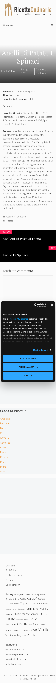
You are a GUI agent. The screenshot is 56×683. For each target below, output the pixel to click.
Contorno (22, 216)
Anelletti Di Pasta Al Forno (22, 239)
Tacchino (17, 630)
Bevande (4, 423)
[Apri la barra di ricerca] (52, 25)
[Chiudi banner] (52, 305)
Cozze (39, 603)
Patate (9, 220)
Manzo (20, 614)
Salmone (42, 625)
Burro (16, 598)
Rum (35, 624)
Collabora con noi (14, 575)
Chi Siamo (10, 565)
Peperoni (19, 619)
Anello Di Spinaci (15, 255)
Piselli (26, 620)
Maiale (43, 608)
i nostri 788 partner (18, 319)
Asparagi (35, 594)
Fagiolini (46, 603)
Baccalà (43, 595)
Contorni (11, 216)
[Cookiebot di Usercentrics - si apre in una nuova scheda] (34, 305)
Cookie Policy (12, 584)
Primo (3, 466)
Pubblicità (10, 570)
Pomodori (11, 624)
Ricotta (23, 624)
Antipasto (5, 418)
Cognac (24, 603)
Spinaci (8, 630)
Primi (3, 462)
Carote (41, 599)
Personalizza (26, 367)
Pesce (3, 452)
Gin (29, 608)
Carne (3, 433)
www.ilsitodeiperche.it (16, 659)
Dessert (4, 447)
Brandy (8, 599)
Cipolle (16, 603)
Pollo (33, 619)
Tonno (25, 630)
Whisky (17, 635)
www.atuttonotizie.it (15, 649)
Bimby (3, 428)
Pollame (4, 457)
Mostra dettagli (40, 350)
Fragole (8, 609)
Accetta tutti (28, 358)
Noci (47, 614)
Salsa (2, 471)
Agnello (20, 594)
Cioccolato (9, 603)
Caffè (23, 598)
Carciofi (32, 598)
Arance (27, 594)
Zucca (24, 635)
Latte (35, 608)
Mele (42, 614)
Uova (33, 629)
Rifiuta (28, 375)
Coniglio (33, 603)
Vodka (9, 635)
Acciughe (10, 594)
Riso (30, 625)
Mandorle (9, 614)
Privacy (9, 580)
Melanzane (32, 613)
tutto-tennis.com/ (14, 663)
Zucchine (32, 635)
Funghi (14, 609)
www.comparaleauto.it (16, 654)
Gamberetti (21, 609)
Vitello (43, 629)
